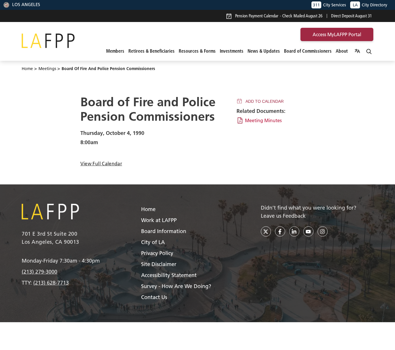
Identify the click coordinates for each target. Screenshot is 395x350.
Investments (231, 51)
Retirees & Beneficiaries (151, 51)
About (342, 51)
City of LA (153, 242)
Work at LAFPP (159, 220)
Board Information (163, 231)
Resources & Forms (197, 51)
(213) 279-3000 (39, 271)
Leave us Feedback (283, 215)
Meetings (47, 68)
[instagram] (323, 231)
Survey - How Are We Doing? (176, 286)
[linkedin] (294, 231)
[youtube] (308, 231)
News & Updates (264, 51)
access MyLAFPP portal (337, 34)
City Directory (370, 5)
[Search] (369, 51)
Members (115, 51)
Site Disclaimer (158, 264)
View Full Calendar (101, 163)
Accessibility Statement (169, 275)
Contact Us (154, 297)
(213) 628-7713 (51, 282)
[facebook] (280, 231)
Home (27, 68)
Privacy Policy (157, 253)
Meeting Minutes (263, 120)
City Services (329, 5)
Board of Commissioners (308, 51)
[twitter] (266, 231)
